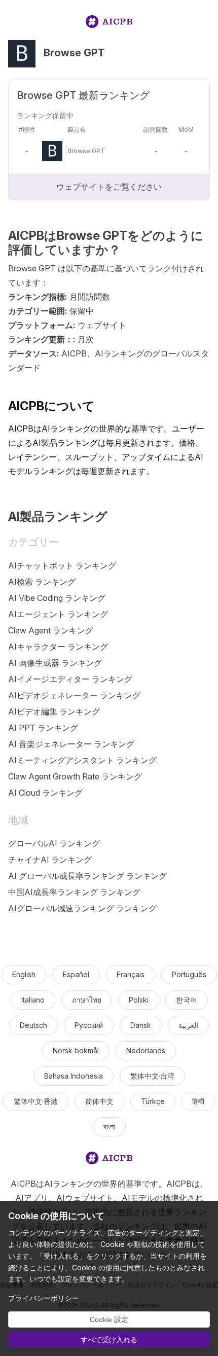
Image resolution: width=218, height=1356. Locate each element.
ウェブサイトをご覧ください (109, 187)
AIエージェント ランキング (58, 614)
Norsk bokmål (76, 1050)
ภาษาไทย (86, 999)
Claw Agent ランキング (50, 630)
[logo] (109, 23)
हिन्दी (198, 1101)
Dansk (140, 1025)
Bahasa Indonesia (73, 1076)
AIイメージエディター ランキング (70, 679)
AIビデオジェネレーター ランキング (74, 695)
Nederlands (145, 1050)
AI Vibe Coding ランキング (56, 598)
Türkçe (153, 1101)
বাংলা (109, 1126)
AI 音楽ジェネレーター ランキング (71, 744)
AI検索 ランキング (42, 582)
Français (130, 974)
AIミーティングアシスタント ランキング (82, 760)
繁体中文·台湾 (152, 1076)
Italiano (33, 999)
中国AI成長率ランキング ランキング (74, 892)
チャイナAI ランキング (50, 859)
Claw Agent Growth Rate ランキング (75, 776)
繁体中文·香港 (36, 1101)
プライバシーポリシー (43, 1298)
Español (76, 974)
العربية (188, 1025)
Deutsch (33, 1025)
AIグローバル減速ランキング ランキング (82, 908)
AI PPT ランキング (43, 728)
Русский (89, 1025)
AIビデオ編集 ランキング (54, 711)
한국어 (186, 999)
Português (189, 974)
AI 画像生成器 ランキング (55, 663)
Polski (139, 999)
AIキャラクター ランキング (58, 646)
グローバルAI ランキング (54, 843)
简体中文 (99, 1101)
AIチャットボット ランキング (62, 565)
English (23, 974)
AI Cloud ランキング (45, 793)
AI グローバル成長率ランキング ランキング (87, 876)
